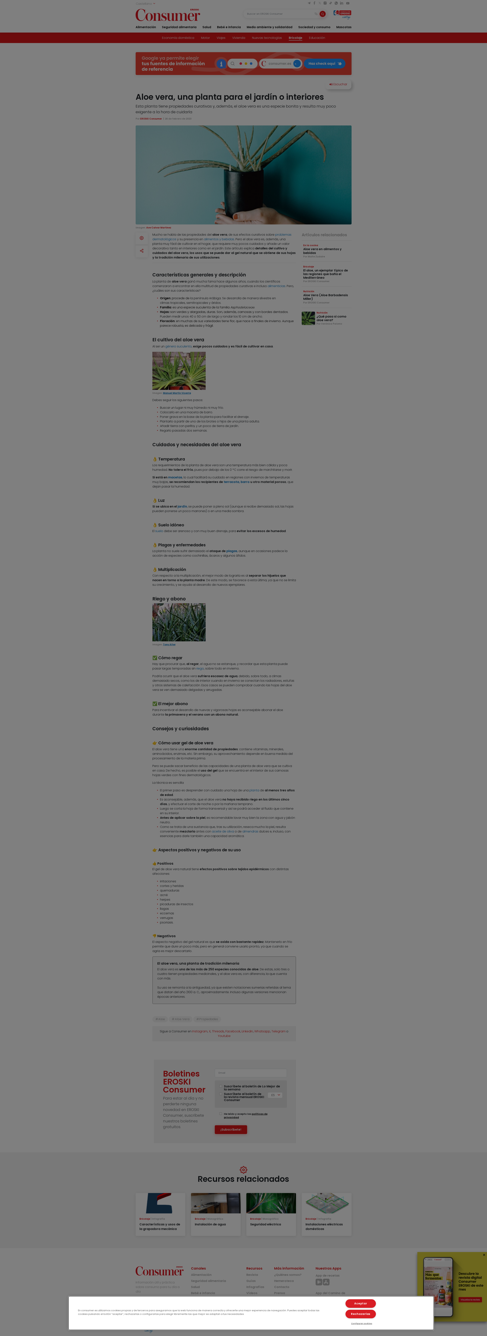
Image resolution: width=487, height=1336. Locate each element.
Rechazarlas (360, 1314)
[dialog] (251, 1313)
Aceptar (360, 1303)
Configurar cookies (361, 1323)
